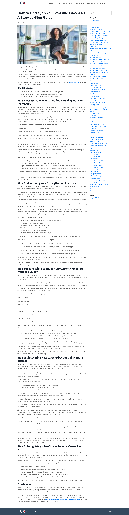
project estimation (96, 135)
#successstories (95, 25)
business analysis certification (99, 64)
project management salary (99, 143)
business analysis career (98, 61)
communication (95, 96)
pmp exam (93, 128)
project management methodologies (96, 140)
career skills (94, 83)
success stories (95, 178)
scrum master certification (98, 161)
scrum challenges (95, 154)
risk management (95, 152)
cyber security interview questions (97, 99)
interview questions (96, 118)
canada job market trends (98, 79)
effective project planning (98, 107)
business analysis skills (97, 66)
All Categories (94, 20)
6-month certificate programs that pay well (99, 54)
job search (93, 122)
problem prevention (96, 130)
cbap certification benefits (98, 90)
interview (93, 115)
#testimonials (94, 27)
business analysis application (99, 59)
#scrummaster (94, 23)
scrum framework (96, 156)
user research (94, 186)
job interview (94, 120)
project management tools (98, 146)
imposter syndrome (96, 113)
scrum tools (94, 169)
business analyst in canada (98, 70)
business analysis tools (97, 68)
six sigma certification (97, 174)
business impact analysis (98, 77)
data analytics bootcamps (98, 102)
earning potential (95, 105)
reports (92, 148)
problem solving (95, 133)
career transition (95, 85)
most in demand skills (97, 124)
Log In (109, 3)
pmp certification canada (98, 126)
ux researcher (94, 191)
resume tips (94, 150)
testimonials (94, 182)
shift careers (94, 171)
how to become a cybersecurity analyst (100, 110)
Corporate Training (89, 3)
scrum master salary (96, 165)
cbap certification (95, 87)
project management (96, 137)
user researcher (95, 189)
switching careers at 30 (97, 180)
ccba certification (95, 92)
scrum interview (95, 158)
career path (93, 81)
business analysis (95, 57)
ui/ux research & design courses (100, 184)
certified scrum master (97, 94)
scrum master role (96, 163)
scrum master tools (96, 167)
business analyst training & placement (99, 73)
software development (97, 176)
